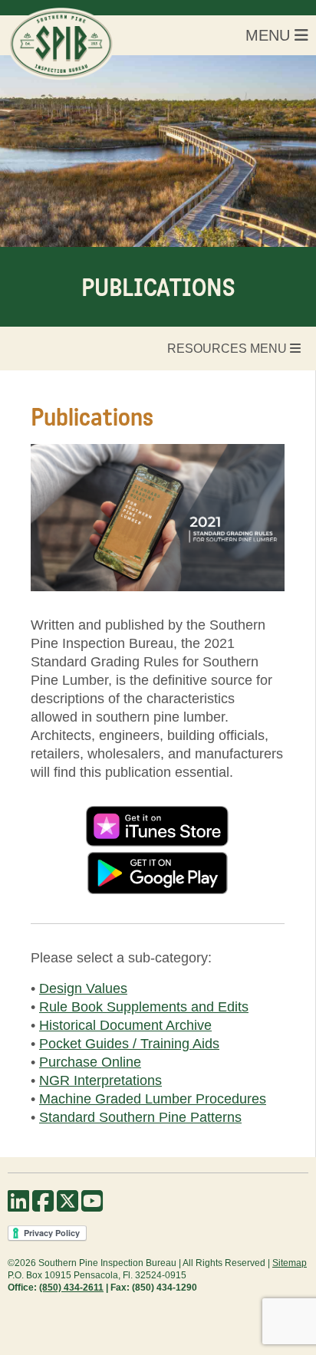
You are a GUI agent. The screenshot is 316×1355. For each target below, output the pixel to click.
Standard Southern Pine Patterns (140, 1117)
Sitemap (289, 1263)
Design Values (83, 988)
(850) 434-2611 (71, 1287)
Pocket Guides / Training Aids (129, 1043)
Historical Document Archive (125, 1025)
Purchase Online (90, 1062)
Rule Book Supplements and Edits (144, 1007)
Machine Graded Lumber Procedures (152, 1099)
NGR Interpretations (100, 1080)
